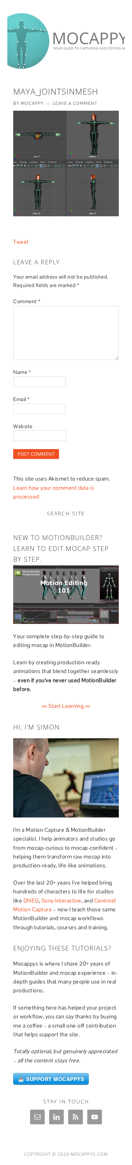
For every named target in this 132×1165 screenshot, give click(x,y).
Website (23, 426)
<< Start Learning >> (66, 705)
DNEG (31, 900)
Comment (27, 301)
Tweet (21, 241)
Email (21, 399)
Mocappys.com (89, 1154)
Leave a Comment (75, 103)
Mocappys (66, 37)
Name (22, 372)
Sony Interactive (61, 900)
